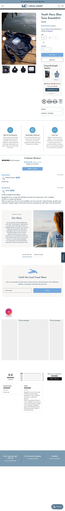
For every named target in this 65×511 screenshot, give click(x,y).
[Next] (33, 38)
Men (35, 473)
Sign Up (47, 290)
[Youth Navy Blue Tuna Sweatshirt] (6, 69)
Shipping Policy (5, 478)
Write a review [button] (32, 169)
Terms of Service (5, 480)
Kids (35, 478)
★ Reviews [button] (63, 257)
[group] (32, 1)
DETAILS (43, 109)
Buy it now (52, 60)
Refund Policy (5, 475)
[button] (59, 6)
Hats (35, 480)
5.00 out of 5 (37, 162)
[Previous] (4, 38)
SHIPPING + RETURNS (47, 113)
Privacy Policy (5, 473)
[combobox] (56, 79)
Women (36, 475)
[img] (6, 175)
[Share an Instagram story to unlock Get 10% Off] (8, 311)
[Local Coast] (32, 6)
